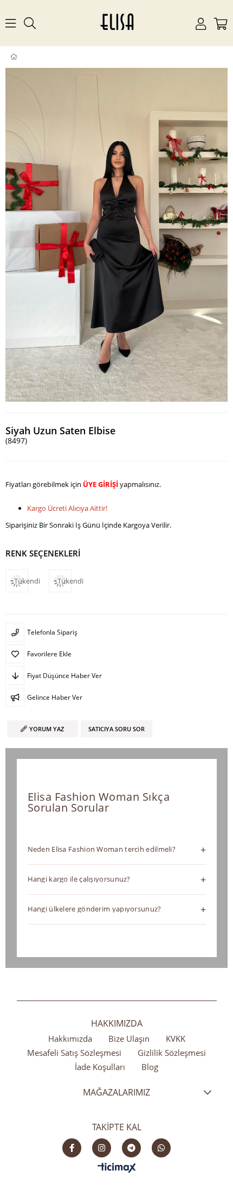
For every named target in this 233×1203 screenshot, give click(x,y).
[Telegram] (131, 1147)
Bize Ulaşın (129, 1038)
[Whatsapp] (161, 1147)
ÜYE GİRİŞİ (100, 484)
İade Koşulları (100, 1066)
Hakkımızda (70, 1038)
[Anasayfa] (21, 57)
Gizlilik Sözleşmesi (172, 1052)
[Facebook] (71, 1147)
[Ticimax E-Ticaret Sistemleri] (117, 1168)
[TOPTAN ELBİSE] (31, 57)
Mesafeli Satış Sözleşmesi (74, 1052)
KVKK (175, 1038)
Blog (149, 1066)
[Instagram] (101, 1147)
